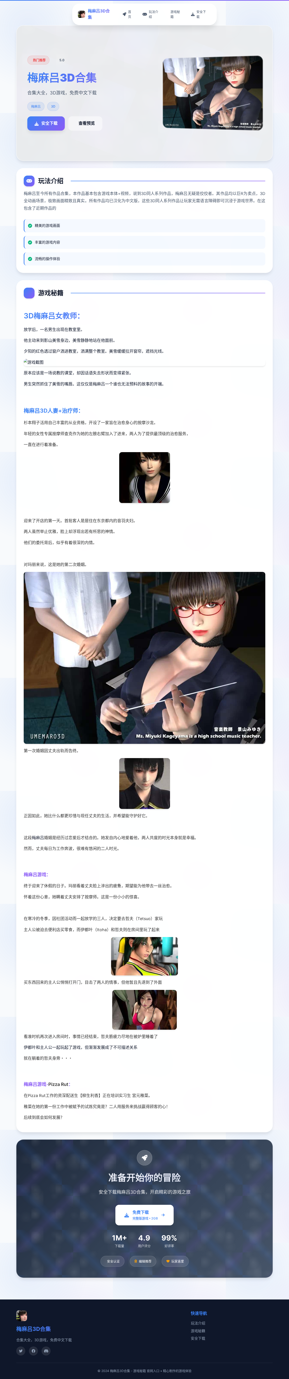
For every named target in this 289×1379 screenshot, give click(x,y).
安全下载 (198, 1338)
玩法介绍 (198, 1323)
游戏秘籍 (198, 1331)
